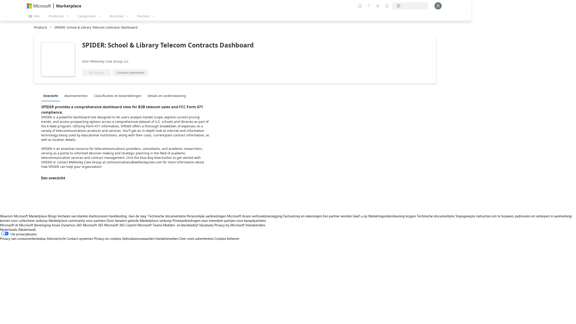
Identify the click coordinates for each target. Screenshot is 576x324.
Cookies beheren (226, 238)
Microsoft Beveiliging (35, 225)
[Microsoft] (39, 6)
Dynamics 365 (71, 225)
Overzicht (50, 96)
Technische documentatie (167, 216)
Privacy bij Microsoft (229, 225)
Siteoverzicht (56, 238)
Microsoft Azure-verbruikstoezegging (255, 216)
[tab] (51, 96)
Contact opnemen (80, 238)
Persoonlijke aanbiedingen (206, 216)
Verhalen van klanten (72, 216)
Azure (56, 225)
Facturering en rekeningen (302, 216)
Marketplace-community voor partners (77, 220)
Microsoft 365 (93, 225)
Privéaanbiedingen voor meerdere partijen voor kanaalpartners (219, 220)
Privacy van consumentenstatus (23, 238)
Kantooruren (98, 216)
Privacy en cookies (107, 238)
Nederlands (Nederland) (18, 229)
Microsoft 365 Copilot (120, 225)
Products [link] (40, 27)
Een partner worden (337, 216)
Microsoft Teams (149, 225)
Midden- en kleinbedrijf (180, 225)
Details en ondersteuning (167, 96)
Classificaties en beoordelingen (117, 96)
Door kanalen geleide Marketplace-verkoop (139, 220)
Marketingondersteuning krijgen (392, 216)
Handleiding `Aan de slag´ (127, 216)
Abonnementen (76, 96)
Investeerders (255, 225)
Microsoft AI (9, 225)
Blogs (52, 216)
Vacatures (206, 225)
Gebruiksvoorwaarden (138, 238)
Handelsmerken (166, 238)
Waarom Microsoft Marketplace (23, 216)
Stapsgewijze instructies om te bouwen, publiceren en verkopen (502, 216)
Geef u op (360, 216)
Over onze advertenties (196, 238)
